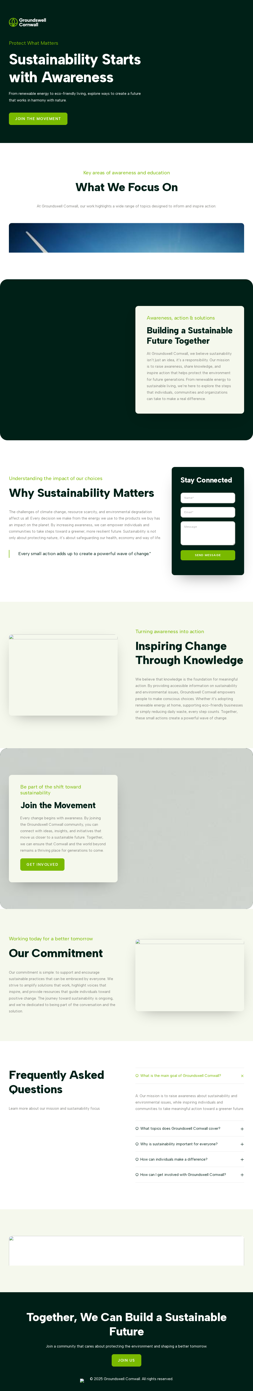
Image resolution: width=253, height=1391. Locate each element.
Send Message (208, 555)
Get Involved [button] (42, 864)
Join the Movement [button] (38, 119)
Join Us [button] (126, 1360)
